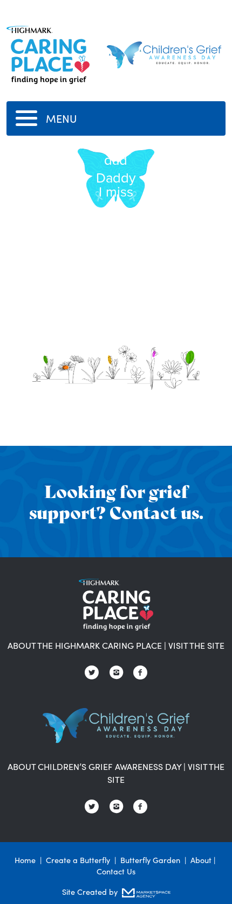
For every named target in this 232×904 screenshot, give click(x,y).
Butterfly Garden (150, 859)
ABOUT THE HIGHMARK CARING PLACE (85, 645)
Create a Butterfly (78, 859)
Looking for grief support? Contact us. (116, 501)
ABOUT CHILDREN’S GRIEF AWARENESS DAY (94, 766)
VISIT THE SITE (196, 645)
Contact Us (116, 871)
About (200, 859)
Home (25, 859)
